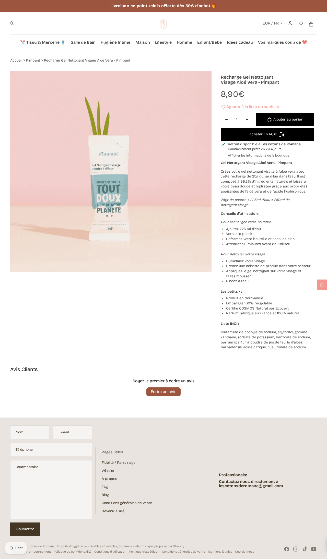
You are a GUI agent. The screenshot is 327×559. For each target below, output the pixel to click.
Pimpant (33, 60)
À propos (109, 479)
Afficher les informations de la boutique (258, 155)
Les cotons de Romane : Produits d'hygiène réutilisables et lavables (69, 546)
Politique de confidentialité (72, 551)
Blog (105, 495)
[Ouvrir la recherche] (11, 23)
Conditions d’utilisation (110, 551)
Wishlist (108, 471)
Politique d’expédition (144, 551)
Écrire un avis (163, 391)
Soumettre (25, 529)
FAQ (105, 487)
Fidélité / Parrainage (118, 462)
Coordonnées (244, 551)
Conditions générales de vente (127, 503)
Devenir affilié (113, 511)
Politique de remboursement (30, 551)
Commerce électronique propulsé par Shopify (151, 546)
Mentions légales (220, 551)
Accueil (16, 60)
